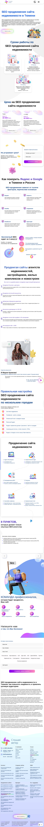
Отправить (33, 161)
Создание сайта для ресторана (22, 773)
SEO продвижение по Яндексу (7, 786)
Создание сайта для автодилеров (20, 768)
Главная (17, 750)
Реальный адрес (10, 422)
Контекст (32, 757)
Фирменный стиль (7, 658)
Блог (16, 756)
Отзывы (17, 753)
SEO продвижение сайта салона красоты (7, 797)
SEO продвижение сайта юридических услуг (6, 809)
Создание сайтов (33, 753)
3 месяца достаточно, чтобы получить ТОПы (18, 429)
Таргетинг (40, 655)
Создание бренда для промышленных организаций (21, 789)
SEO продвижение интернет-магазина (6, 789)
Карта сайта (18, 757)
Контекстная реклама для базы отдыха (7, 779)
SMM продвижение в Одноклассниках (34, 770)
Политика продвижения (22, 661)
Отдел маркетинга (12, 655)
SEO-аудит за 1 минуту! (9, 238)
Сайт (19, 655)
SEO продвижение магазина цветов (6, 806)
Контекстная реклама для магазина (6, 771)
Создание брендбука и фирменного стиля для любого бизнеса (22, 786)
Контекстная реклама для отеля (7, 773)
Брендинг (32, 750)
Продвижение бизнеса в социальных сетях (35, 773)
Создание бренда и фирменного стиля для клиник (22, 796)
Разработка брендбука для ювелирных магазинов (21, 799)
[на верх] (2, 825)
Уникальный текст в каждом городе (15, 418)
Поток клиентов (5, 655)
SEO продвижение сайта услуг (7, 811)
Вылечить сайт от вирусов (35, 787)
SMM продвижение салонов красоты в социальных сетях (35, 778)
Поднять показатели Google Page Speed (35, 785)
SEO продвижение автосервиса (7, 791)
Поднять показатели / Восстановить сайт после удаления (35, 790)
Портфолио (32, 760)
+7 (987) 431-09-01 (7, 748)
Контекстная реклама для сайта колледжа (7, 776)
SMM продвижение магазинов (36, 775)
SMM (31, 756)
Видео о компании (19, 749)
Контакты (32, 762)
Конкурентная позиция (35, 658)
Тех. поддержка (33, 759)
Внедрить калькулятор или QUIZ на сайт (36, 797)
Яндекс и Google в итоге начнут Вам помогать (18, 432)
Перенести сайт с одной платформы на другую (35, 794)
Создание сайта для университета (20, 776)
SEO (28, 655)
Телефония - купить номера (13, 415)
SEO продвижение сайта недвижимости (6, 794)
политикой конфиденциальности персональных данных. (36, 824)
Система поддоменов (12, 411)
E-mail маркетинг (16, 658)
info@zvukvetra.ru (7, 754)
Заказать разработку (20, 816)
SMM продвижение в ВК (35, 767)
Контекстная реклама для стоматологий (6, 768)
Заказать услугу (7, 31)
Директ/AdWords (34, 655)
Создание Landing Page (20, 778)
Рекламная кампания (25, 658)
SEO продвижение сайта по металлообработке (6, 800)
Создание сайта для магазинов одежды (22, 771)
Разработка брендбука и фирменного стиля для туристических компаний (20, 792)
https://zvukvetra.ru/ (15, 825)
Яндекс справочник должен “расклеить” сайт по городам (21, 425)
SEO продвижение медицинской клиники (7, 803)
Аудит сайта (23, 655)
